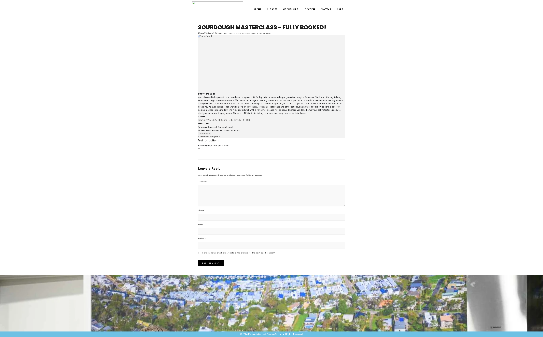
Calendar (203, 136)
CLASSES (272, 9)
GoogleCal (215, 136)
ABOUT (257, 9)
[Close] (199, 148)
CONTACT (325, 9)
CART (340, 9)
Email (201, 225)
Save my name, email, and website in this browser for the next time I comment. (238, 253)
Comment (203, 182)
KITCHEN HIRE (290, 9)
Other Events (204, 133)
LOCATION (309, 9)
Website (202, 239)
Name (201, 211)
